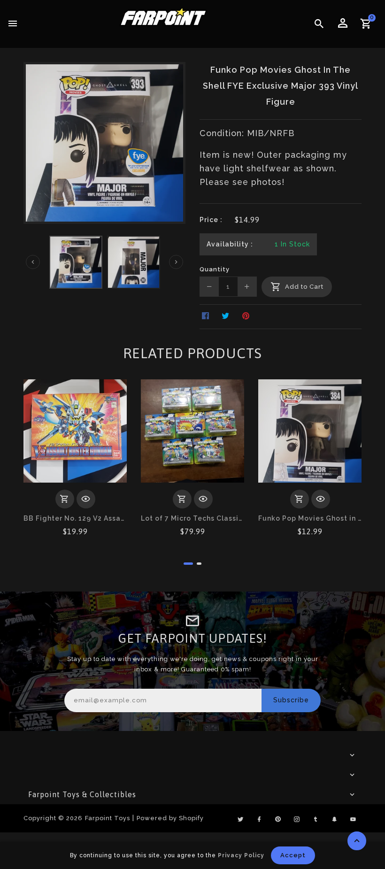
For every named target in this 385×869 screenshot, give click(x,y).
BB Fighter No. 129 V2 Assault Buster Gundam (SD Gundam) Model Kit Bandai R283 (75, 518)
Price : (211, 219)
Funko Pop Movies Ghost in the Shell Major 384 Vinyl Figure (310, 518)
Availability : (230, 244)
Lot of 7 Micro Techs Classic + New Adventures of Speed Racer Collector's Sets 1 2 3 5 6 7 (192, 518)
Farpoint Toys (107, 818)
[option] (75, 262)
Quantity (215, 269)
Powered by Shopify (170, 818)
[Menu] (13, 24)
